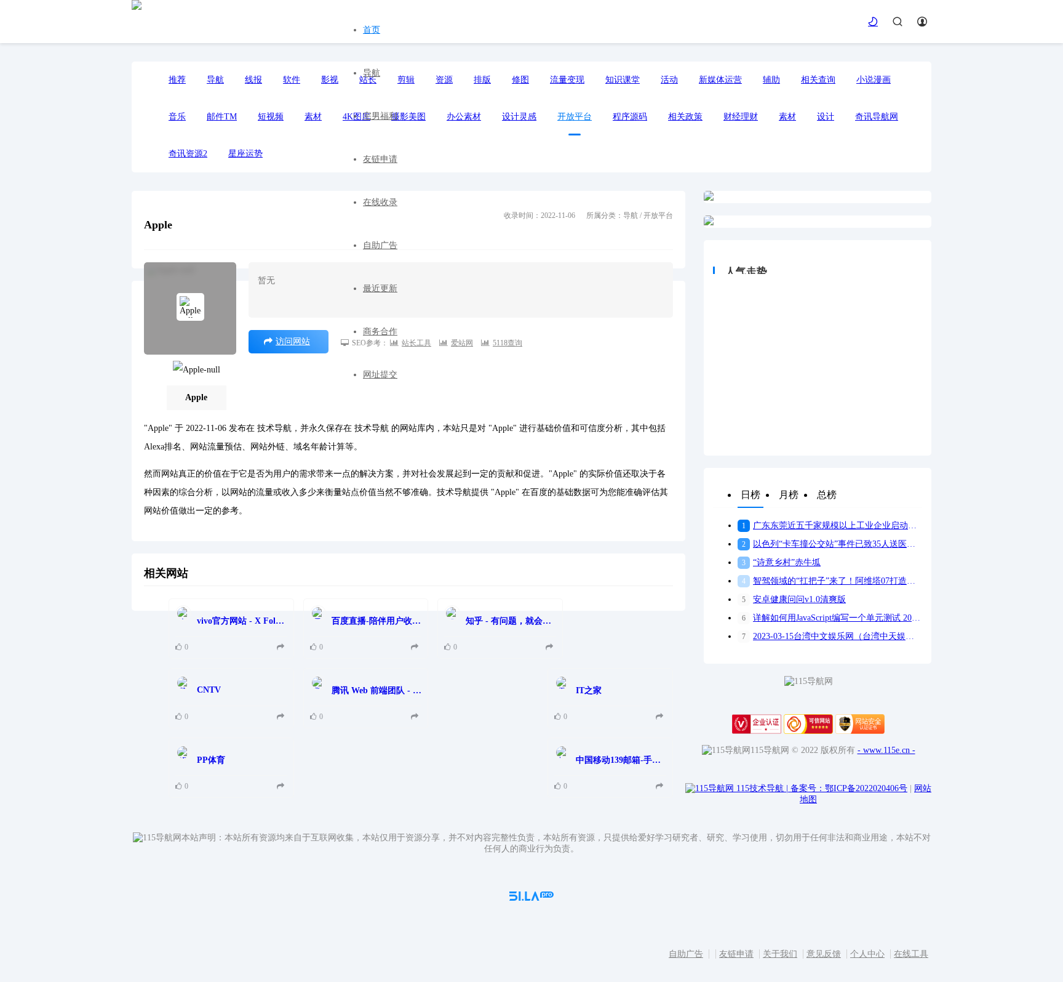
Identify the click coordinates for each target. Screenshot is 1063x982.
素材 (787, 116)
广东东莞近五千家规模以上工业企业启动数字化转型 (832, 525)
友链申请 (380, 159)
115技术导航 (762, 788)
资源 (444, 79)
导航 (371, 73)
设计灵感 (519, 116)
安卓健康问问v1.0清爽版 (794, 599)
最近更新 (380, 288)
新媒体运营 (720, 79)
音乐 (177, 116)
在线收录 (380, 202)
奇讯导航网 (876, 116)
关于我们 (780, 954)
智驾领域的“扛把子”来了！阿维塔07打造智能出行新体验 (832, 581)
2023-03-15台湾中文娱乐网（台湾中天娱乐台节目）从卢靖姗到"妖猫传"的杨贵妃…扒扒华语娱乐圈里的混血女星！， (832, 636)
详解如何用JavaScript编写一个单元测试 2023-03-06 (832, 617)
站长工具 (416, 343)
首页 (371, 29)
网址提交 (380, 374)
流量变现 (567, 79)
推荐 (177, 79)
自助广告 (380, 245)
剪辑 (406, 79)
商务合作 (380, 331)
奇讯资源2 (188, 153)
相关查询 (818, 79)
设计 (825, 116)
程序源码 (630, 116)
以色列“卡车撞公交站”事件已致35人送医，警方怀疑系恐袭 (832, 544)
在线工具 (911, 954)
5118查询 (507, 343)
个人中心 (867, 954)
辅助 (771, 79)
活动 (669, 79)
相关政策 (685, 116)
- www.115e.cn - (886, 750)
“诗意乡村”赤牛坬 (781, 562)
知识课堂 (622, 79)
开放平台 (574, 116)
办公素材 (464, 116)
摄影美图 (408, 116)
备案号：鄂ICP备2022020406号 (848, 788)
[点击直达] (282, 647)
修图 (520, 79)
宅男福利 (380, 116)
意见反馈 (823, 954)
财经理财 (740, 116)
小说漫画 (873, 79)
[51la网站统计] (531, 898)
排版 (482, 79)
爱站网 (462, 343)
